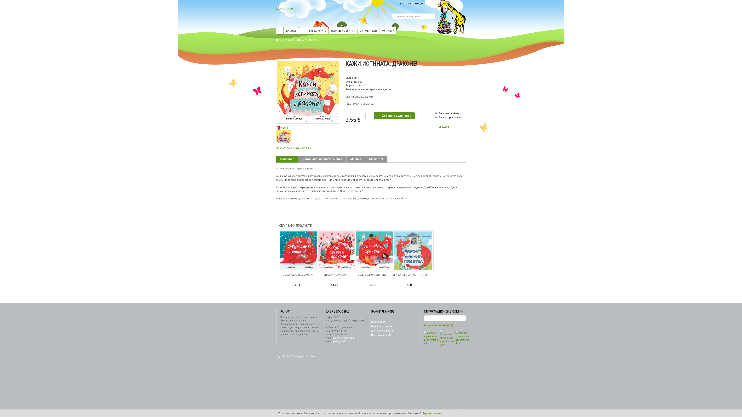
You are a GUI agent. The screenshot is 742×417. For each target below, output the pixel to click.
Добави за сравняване (448, 117)
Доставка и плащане (382, 330)
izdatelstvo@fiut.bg (343, 338)
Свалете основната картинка (293, 148)
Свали (284, 127)
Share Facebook (461, 127)
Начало (280, 40)
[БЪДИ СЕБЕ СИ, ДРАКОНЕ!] (375, 250)
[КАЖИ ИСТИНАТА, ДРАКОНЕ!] (283, 137)
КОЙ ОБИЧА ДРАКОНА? (334, 275)
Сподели (444, 126)
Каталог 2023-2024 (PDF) (438, 325)
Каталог (291, 30)
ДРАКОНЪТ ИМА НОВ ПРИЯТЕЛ (410, 275)
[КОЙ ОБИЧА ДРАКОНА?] (337, 250)
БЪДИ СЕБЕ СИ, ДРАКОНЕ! (372, 275)
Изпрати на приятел (454, 127)
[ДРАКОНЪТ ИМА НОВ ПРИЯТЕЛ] (413, 250)
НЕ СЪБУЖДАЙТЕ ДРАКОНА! (297, 275)
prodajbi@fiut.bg (341, 341)
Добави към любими (447, 113)
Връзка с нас (378, 322)
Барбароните (317, 30)
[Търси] (432, 17)
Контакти (388, 30)
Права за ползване (381, 326)
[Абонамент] (463, 318)
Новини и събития (343, 30)
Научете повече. (431, 413)
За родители (368, 30)
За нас (375, 317)
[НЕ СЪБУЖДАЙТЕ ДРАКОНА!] (299, 250)
